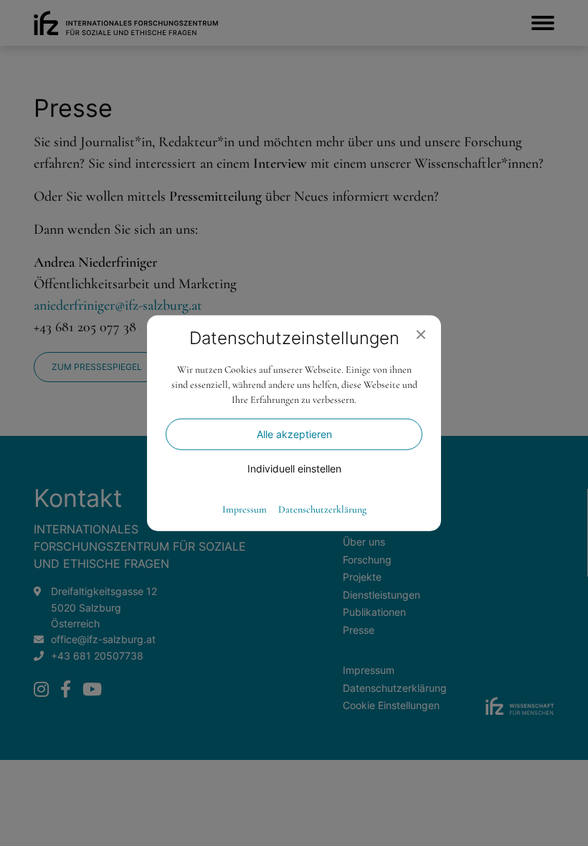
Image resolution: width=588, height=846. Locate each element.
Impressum (244, 509)
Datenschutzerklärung (322, 509)
